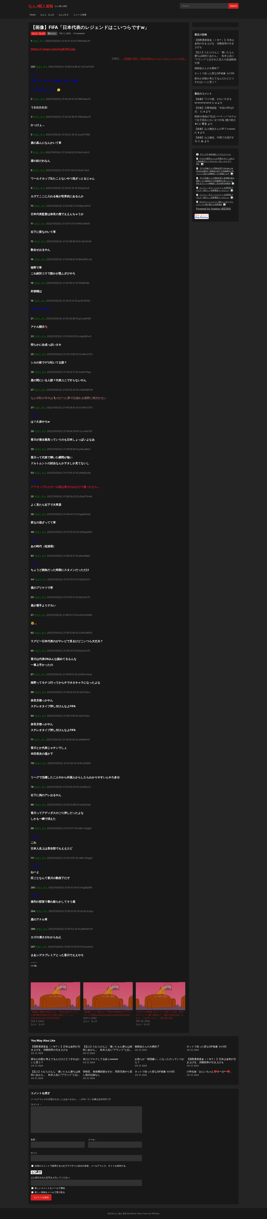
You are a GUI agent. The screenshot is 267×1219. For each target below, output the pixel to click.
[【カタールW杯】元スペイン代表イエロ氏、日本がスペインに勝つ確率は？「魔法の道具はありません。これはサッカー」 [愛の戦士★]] (160, 996)
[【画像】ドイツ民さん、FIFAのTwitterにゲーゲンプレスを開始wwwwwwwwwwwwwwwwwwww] (108, 996)
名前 (34, 1139)
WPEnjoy (155, 1213)
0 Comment (79, 33)
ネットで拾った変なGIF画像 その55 (214, 73)
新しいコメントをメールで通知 (50, 1188)
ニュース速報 (79, 14)
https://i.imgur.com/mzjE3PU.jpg (53, 49)
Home (33, 14)
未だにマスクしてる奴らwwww (100, 1059)
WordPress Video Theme (137, 1213)
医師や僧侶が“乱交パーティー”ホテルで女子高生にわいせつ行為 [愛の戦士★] (215, 120)
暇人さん (52, 33)
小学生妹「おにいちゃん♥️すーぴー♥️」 (209, 1071)
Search (233, 5)
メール (92, 1139)
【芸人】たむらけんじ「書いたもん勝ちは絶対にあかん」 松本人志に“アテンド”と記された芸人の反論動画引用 (107, 1050)
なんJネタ (64, 14)
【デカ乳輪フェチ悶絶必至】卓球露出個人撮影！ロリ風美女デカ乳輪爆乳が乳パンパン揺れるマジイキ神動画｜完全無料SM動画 (215, 181)
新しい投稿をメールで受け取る (50, 1192)
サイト (34, 1153)
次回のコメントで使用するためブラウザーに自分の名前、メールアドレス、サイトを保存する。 (81, 1165)
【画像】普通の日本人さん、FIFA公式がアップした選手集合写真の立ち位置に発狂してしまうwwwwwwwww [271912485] (54, 1014)
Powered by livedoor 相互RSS (213, 208)
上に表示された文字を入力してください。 (51, 1177)
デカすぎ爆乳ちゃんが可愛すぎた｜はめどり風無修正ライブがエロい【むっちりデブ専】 (215, 161)
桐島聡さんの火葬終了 (207, 68)
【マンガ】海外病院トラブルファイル (215, 154)
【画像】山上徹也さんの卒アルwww (215, 128)
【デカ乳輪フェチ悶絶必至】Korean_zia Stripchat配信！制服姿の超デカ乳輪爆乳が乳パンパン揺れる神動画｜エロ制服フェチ (215, 171)
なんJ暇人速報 (40, 6)
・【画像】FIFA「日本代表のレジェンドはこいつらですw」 (154, 58)
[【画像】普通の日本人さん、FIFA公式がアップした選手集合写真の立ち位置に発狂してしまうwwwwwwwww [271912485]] (55, 996)
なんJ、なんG (47, 14)
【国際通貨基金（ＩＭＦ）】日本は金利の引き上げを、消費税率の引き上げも (214, 43)
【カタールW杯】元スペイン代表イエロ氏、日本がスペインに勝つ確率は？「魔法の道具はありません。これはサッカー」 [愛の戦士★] (159, 1014)
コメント (36, 1104)
